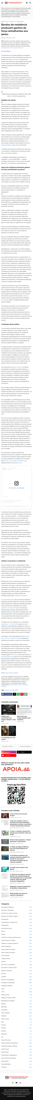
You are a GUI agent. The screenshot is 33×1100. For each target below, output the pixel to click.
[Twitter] (14, 694)
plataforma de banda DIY (8, 608)
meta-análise (15, 59)
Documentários (16, 955)
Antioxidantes (16, 925)
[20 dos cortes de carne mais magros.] (5, 815)
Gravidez (16, 976)
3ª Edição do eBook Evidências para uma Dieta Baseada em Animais (19, 848)
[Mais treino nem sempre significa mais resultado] (24, 710)
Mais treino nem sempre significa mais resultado (23, 718)
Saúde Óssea (16, 1052)
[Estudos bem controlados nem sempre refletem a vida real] (8, 710)
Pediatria (16, 1016)
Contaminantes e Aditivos (16, 940)
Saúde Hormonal (16, 1040)
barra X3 (19, 463)
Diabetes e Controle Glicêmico (16, 943)
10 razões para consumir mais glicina (19, 868)
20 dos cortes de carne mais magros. (18, 814)
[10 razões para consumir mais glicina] (5, 869)
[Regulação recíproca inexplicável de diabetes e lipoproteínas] (5, 888)
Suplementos (16, 1061)
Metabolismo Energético (16, 1000)
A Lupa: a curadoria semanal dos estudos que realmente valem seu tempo (20, 832)
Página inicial (5, 21)
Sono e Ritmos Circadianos (16, 1058)
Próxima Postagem (25, 746)
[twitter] (12, 1082)
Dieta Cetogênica (16, 946)
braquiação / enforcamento (9, 624)
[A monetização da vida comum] (8, 731)
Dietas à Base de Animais (16, 949)
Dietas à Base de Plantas (16, 952)
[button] (2, 2)
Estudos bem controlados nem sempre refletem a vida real (8, 719)
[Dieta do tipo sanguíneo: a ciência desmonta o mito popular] (5, 841)
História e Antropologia (16, 979)
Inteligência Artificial (16, 985)
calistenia (25, 296)
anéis (21, 622)
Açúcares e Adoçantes (16, 910)
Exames (16, 961)
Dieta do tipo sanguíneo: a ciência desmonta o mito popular (20, 840)
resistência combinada (20, 595)
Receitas (16, 1031)
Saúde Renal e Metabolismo (16, 1055)
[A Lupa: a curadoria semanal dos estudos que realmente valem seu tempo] (5, 832)
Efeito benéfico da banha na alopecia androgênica (18, 894)
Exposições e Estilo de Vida (16, 967)
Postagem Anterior (8, 746)
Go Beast (18, 638)
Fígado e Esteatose (16, 970)
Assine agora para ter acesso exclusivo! (12, 47)
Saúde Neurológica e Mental (16, 1046)
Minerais (16, 1004)
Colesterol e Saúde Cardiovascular (16, 937)
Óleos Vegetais (16, 1012)
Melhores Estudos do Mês (16, 997)
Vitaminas (16, 1067)
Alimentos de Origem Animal (16, 913)
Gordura (16, 973)
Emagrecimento (16, 958)
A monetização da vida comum (8, 738)
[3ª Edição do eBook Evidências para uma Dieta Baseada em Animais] (5, 848)
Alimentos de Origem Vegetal (16, 916)
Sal (16, 1037)
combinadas (4, 300)
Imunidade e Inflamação (16, 982)
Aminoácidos (16, 919)
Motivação (16, 1006)
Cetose (16, 934)
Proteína (16, 1028)
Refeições (16, 1034)
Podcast (16, 1025)
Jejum (16, 988)
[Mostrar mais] (29, 694)
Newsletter (16, 1010)
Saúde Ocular (16, 1049)
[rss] (20, 1082)
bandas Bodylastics (6, 145)
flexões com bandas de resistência (14, 461)
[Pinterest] (22, 694)
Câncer (16, 931)
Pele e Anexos (16, 1019)
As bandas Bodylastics (7, 599)
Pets (16, 1022)
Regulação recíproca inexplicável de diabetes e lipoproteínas (20, 887)
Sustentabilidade (16, 1064)
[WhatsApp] (18, 694)
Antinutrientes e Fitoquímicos (16, 922)
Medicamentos (16, 994)
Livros (16, 991)
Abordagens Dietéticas (16, 907)
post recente (17, 367)
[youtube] (16, 1082)
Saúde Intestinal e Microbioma (16, 1043)
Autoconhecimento (16, 928)
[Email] (26, 694)
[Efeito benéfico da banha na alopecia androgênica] (5, 895)
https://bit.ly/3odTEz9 (11, 673)
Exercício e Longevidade (16, 21)
